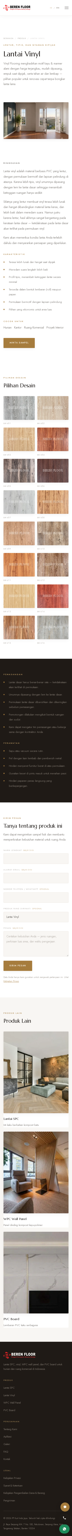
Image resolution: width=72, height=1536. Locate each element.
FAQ (5, 1452)
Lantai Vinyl (9, 1395)
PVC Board (9, 1410)
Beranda (8, 38)
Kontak (6, 1459)
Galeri (6, 1444)
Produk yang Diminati (22, 908)
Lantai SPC (9, 1388)
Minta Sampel (19, 342)
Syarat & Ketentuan (13, 1486)
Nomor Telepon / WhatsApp (26, 889)
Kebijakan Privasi (11, 981)
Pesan (13, 928)
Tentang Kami (10, 1429)
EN (58, 7)
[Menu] (66, 7)
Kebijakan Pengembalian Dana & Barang (24, 1493)
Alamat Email (17, 869)
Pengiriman (9, 1500)
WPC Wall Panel (12, 1403)
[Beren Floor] (16, 8)
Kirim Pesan (18, 965)
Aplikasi (7, 1437)
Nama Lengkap (18, 850)
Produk (22, 38)
